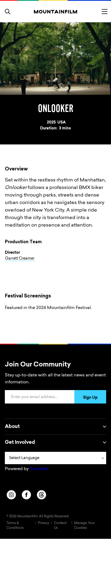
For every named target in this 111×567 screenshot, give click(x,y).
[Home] (55, 11)
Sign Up (90, 398)
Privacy (43, 523)
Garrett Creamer (19, 259)
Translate (39, 469)
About (12, 426)
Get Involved (20, 442)
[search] (7, 11)
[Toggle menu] (104, 11)
